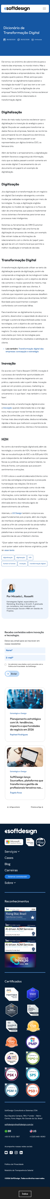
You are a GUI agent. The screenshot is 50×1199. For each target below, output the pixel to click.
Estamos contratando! (17, 876)
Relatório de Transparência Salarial (19, 1170)
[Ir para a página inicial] (17, 8)
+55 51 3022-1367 (12, 1136)
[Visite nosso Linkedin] (21, 1152)
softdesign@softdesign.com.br (19, 1124)
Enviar (14, 673)
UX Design (17, 513)
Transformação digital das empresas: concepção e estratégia (25, 350)
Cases (9, 858)
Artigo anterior (14, 807)
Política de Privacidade (17, 666)
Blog (7, 864)
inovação (7, 408)
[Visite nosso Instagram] (16, 1152)
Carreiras (11, 870)
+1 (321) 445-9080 (37, 1136)
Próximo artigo (36, 807)
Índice (25, 1194)
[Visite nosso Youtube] (6, 1152)
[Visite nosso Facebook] (11, 1152)
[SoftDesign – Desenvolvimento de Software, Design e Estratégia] (21, 830)
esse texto (9, 550)
